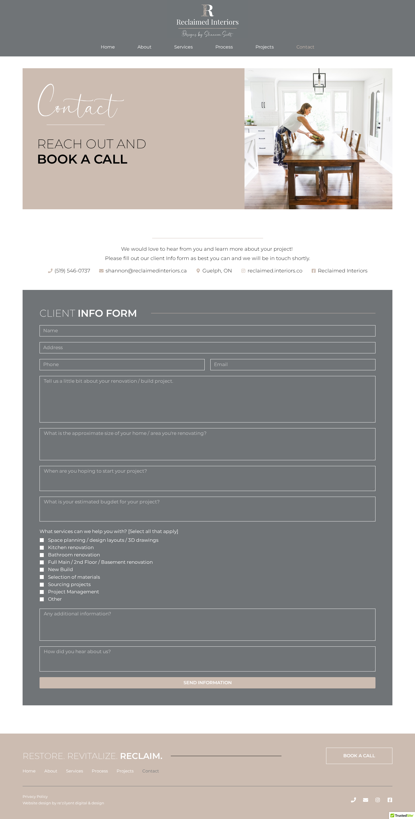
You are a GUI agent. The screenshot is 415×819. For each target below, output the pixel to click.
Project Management (73, 592)
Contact (305, 47)
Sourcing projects (69, 584)
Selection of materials (74, 577)
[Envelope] (365, 799)
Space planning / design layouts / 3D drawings (103, 540)
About (144, 47)
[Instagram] (377, 799)
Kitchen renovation (71, 547)
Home (108, 47)
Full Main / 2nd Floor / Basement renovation (100, 562)
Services (183, 47)
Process (224, 47)
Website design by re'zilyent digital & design (63, 803)
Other (55, 599)
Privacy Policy (35, 796)
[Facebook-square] (389, 799)
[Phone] (353, 799)
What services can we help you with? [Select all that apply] (109, 531)
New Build (60, 569)
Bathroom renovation (74, 555)
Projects (264, 47)
